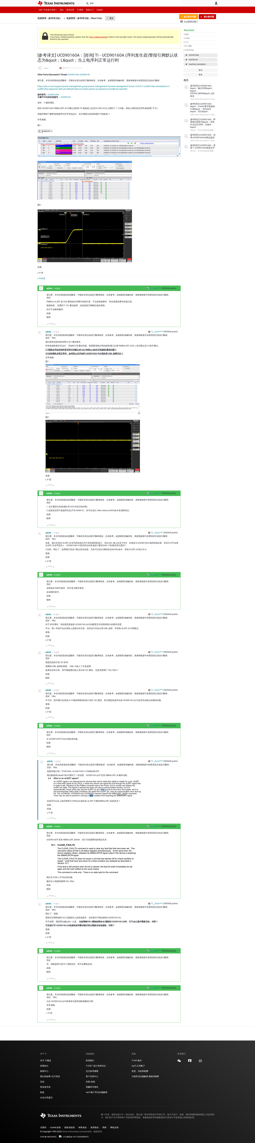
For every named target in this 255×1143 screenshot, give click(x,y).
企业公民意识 (46, 1097)
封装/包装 (90, 1082)
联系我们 (90, 1060)
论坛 (61, 10)
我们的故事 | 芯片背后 (50, 1076)
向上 (47, 324)
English (100, 10)
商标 (104, 1127)
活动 (42, 1082)
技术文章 (70, 10)
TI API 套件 (137, 1060)
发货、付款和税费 (140, 1071)
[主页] (58, 3)
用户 (216, 3)
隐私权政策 (69, 1127)
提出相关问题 (190, 16)
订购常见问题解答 (140, 1076)
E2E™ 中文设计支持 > (48, 10)
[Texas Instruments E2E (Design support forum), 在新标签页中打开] (190, 1062)
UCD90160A (194, 55)
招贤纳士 (44, 1066)
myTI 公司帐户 (138, 1066)
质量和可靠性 (92, 1087)
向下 (55, 324)
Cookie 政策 (55, 1127)
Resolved (189, 30)
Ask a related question (98, 37)
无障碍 (43, 1127)
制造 (42, 1092)
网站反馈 (114, 1127)
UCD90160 (193, 60)
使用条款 (94, 1127)
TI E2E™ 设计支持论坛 (96, 1066)
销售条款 (83, 1127)
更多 (111, 18)
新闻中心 (44, 1071)
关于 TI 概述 (45, 1060)
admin (46, 68)
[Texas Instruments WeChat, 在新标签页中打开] (179, 1062)
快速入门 (90, 10)
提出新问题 (208, 16)
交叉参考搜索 (92, 1071)
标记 (200, 70)
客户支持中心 (92, 1076)
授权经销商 (154, 1076)
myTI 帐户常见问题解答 (96, 1092)
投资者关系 (45, 1087)
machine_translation (197, 64)
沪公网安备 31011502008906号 (76, 1137)
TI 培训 (80, 10)
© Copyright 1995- (51, 1131)
